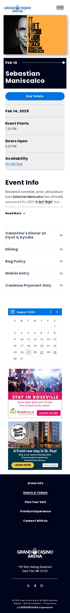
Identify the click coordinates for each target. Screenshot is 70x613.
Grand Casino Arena (17, 8)
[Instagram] (41, 585)
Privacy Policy (50, 603)
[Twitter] (28, 585)
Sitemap (17, 603)
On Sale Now (14, 164)
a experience (35, 607)
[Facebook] (35, 585)
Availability (16, 159)
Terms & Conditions (32, 603)
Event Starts (17, 123)
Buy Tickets (34, 96)
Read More (13, 213)
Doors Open (16, 141)
